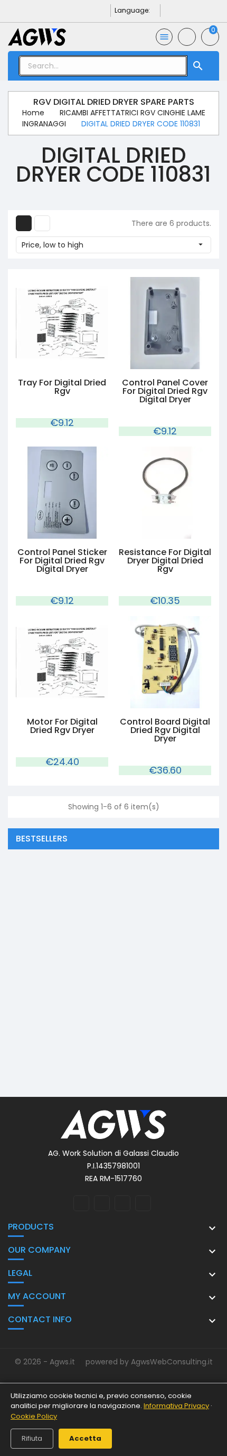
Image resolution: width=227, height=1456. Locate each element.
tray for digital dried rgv (62, 387)
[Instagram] (87, 10)
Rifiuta (32, 1438)
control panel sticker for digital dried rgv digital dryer (62, 560)
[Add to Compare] (72, 362)
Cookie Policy (34, 1416)
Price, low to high (113, 245)
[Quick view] (51, 362)
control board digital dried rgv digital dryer (165, 730)
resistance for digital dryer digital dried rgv (165, 560)
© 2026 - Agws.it (46, 1361)
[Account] (187, 37)
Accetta (85, 1438)
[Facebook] (70, 10)
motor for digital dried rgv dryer (62, 726)
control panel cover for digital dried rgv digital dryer (165, 391)
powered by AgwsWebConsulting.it (149, 1361)
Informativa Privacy (176, 1406)
